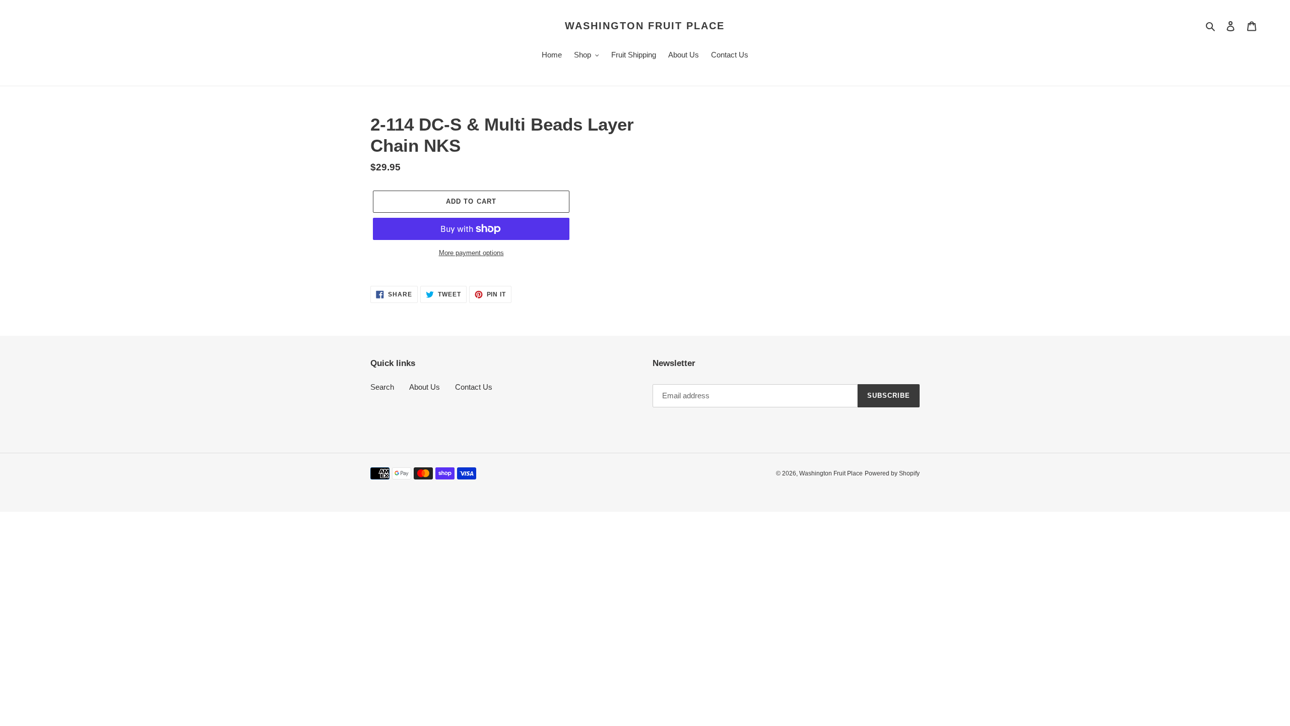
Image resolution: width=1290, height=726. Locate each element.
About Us (424, 387)
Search (382, 387)
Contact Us (473, 387)
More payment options (471, 253)
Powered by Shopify (892, 473)
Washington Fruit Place (645, 25)
